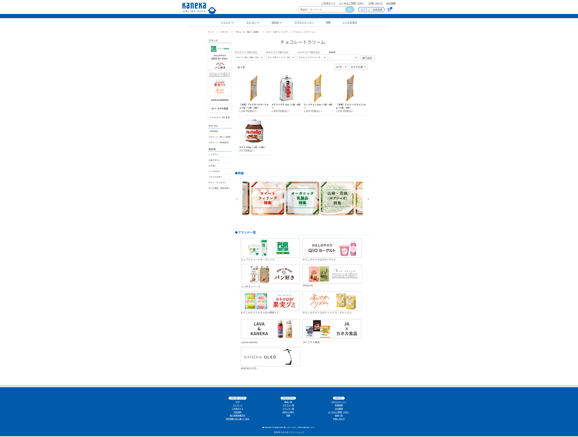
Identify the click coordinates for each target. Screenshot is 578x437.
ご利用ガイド (328, 3)
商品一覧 (288, 401)
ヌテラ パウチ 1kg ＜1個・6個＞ (286, 106)
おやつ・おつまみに (217, 182)
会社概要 (391, 3)
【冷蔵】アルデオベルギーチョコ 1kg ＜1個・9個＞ (254, 106)
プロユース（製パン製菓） (220, 136)
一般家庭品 (213, 131)
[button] (237, 198)
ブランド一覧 (288, 408)
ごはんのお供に (215, 176)
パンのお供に (214, 171)
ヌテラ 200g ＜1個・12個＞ (252, 147)
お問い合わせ (375, 3)
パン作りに (213, 154)
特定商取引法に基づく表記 (237, 418)
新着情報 (339, 405)
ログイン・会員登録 (371, 9)
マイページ (237, 405)
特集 (328, 22)
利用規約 (237, 412)
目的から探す (288, 412)
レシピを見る (350, 22)
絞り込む (367, 58)
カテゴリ (251, 22)
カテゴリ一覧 (288, 405)
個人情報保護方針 (237, 415)
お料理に (212, 165)
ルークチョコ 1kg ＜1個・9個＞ (318, 106)
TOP (237, 401)
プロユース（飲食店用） (219, 142)
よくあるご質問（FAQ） (352, 3)
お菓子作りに (214, 160)
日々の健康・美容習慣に (219, 188)
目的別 (275, 22)
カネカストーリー (304, 22)
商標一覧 (339, 415)
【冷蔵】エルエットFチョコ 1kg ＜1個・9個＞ (351, 106)
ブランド (226, 22)
